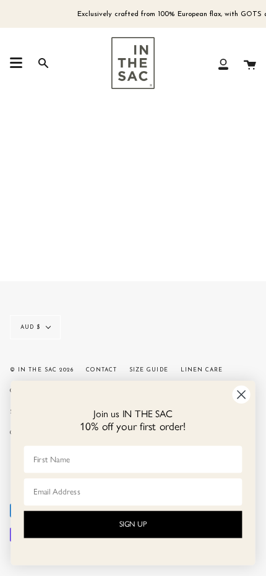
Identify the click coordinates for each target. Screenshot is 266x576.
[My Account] (223, 63)
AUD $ (30, 327)
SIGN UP (133, 524)
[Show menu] (16, 63)
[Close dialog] (241, 394)
